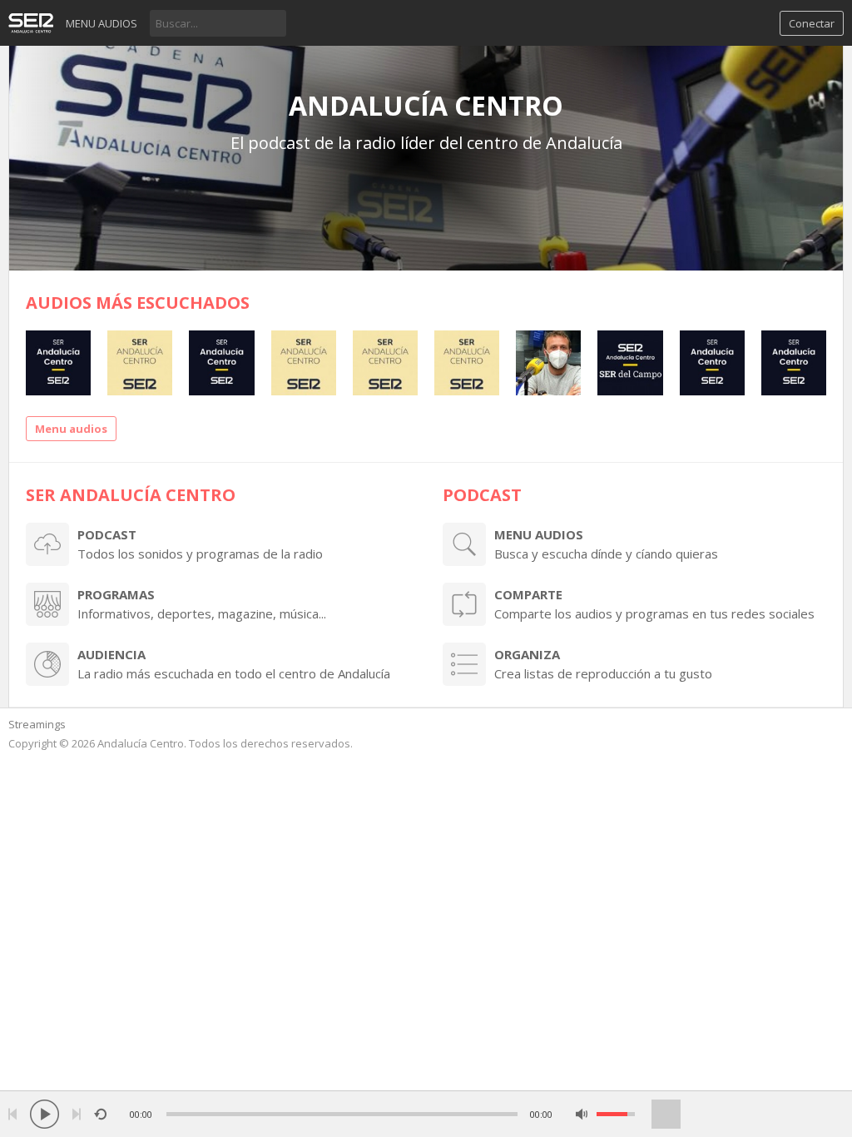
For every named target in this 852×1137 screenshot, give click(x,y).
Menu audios (101, 23)
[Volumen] (616, 1114)
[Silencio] (582, 1114)
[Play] (44, 1114)
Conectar (812, 23)
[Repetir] (100, 1114)
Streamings (37, 724)
